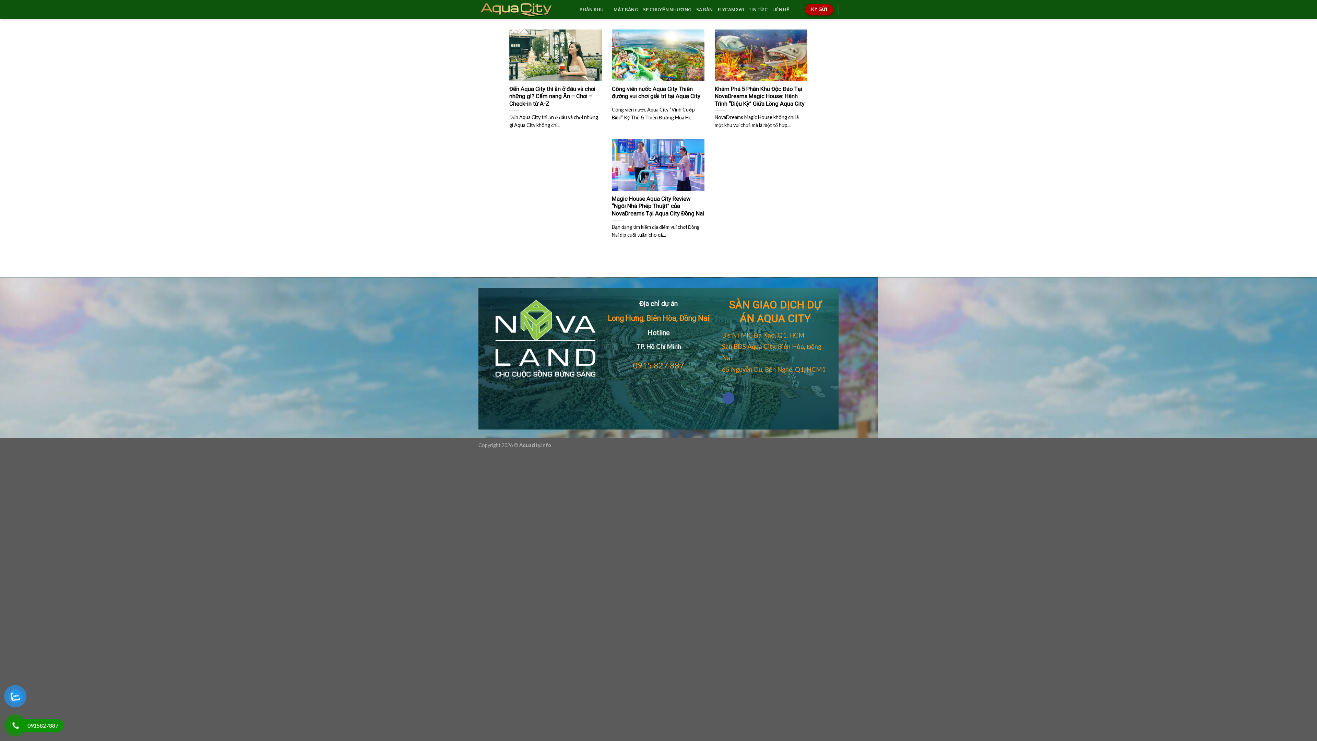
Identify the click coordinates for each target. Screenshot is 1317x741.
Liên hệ (781, 9)
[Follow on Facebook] (729, 398)
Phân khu (591, 9)
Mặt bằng (626, 9)
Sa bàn (704, 9)
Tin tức (758, 9)
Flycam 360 (731, 9)
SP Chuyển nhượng (667, 9)
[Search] (572, 9)
